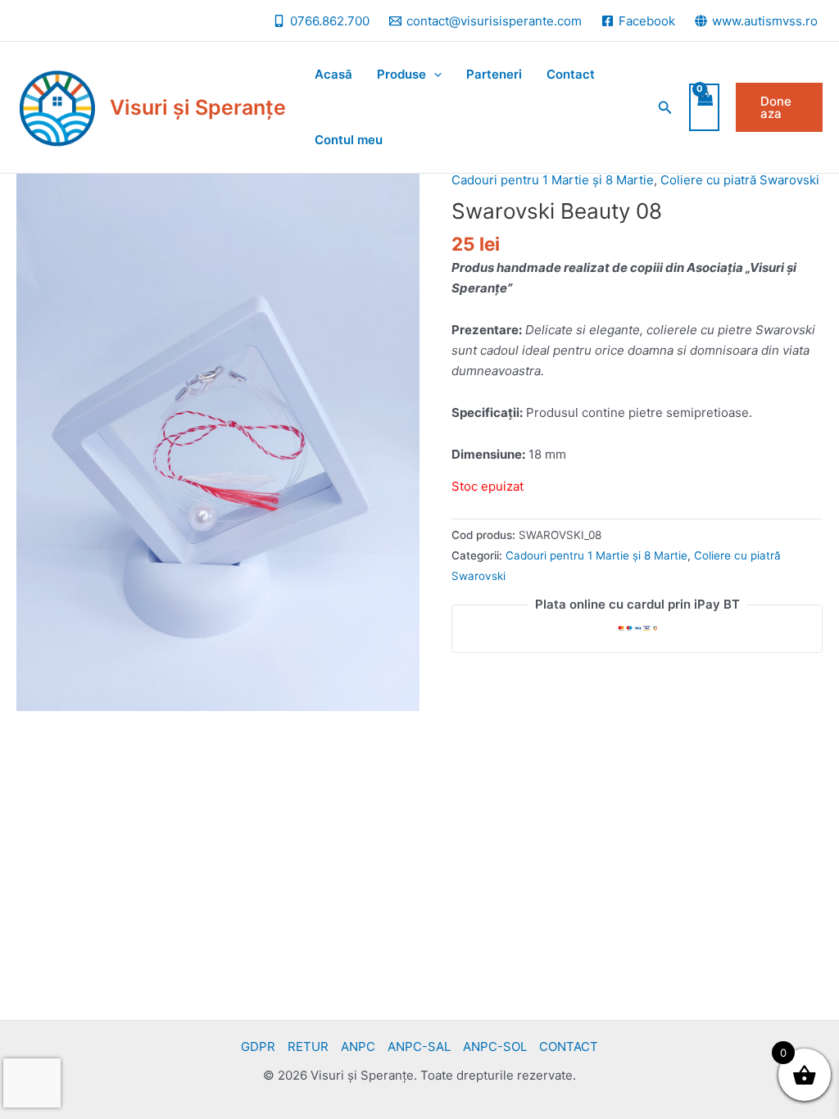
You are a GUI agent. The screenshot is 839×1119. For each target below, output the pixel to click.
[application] (434, 74)
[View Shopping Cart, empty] (704, 108)
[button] (665, 107)
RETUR (308, 1046)
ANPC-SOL (495, 1046)
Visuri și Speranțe (198, 107)
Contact (570, 74)
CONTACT (568, 1046)
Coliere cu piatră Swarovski (739, 180)
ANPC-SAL (419, 1046)
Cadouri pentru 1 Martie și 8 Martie (552, 180)
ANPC (358, 1046)
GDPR (258, 1046)
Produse (401, 74)
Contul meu (349, 139)
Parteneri (494, 74)
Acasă (333, 74)
